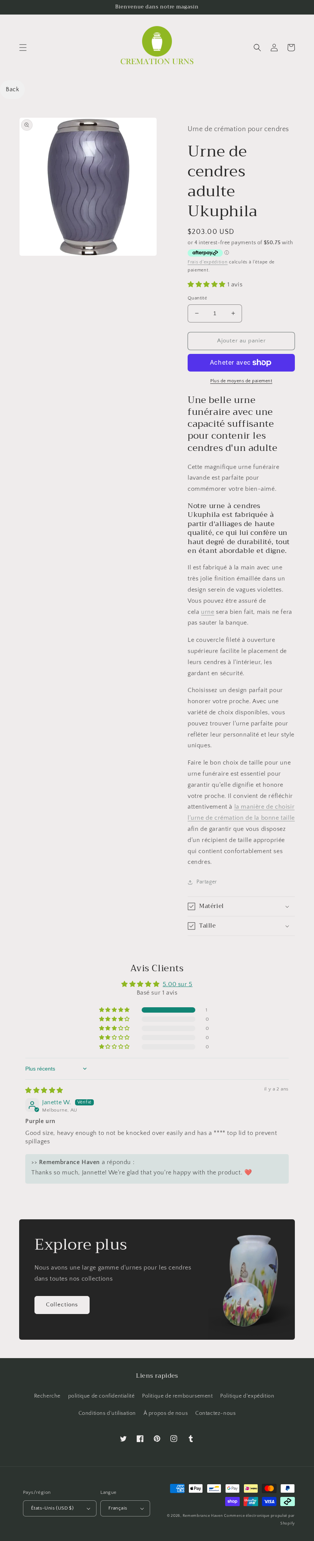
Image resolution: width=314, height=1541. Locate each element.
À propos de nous (166, 1413)
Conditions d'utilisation (107, 1413)
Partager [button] (206, 882)
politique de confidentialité (101, 1396)
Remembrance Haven (203, 1516)
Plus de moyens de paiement (241, 380)
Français (117, 1508)
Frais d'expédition (208, 262)
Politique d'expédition (247, 1396)
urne (207, 612)
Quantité (197, 298)
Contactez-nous (215, 1413)
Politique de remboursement (177, 1396)
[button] (23, 47)
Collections (62, 1304)
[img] (44, 1090)
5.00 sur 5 (178, 984)
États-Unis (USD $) (52, 1508)
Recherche (47, 1396)
